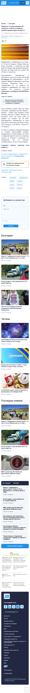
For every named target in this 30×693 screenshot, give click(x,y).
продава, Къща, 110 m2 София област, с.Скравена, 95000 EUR (20, 567)
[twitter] (14, 606)
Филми (6, 660)
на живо (22, 2)
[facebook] (5, 606)
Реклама (6, 652)
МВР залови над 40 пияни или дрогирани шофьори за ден (13, 508)
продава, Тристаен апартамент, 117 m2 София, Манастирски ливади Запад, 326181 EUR (20, 585)
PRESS (6, 647)
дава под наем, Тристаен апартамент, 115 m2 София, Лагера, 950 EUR (19, 559)
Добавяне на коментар (14, 200)
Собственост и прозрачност (12, 636)
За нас (6, 618)
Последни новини (14, 2)
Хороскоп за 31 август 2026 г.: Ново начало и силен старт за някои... (14, 365)
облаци (19, 188)
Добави (10, 226)
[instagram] (18, 606)
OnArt (6, 666)
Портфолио (7, 626)
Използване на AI (9, 645)
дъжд (12, 184)
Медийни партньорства (11, 650)
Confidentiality (8, 673)
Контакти (7, 615)
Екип (5, 628)
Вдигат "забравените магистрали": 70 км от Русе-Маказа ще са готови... (15, 257)
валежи (19, 181)
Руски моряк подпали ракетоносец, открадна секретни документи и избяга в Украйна (14, 527)
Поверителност (9, 621)
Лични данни (8, 670)
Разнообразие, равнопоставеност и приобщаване (15, 642)
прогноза (13, 177)
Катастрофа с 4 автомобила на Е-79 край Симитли (13, 499)
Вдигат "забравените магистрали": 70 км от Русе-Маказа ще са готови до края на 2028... (14, 490)
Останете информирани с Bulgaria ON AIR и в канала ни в (14, 156)
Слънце (19, 184)
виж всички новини (15, 546)
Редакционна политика (11, 631)
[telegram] (22, 606)
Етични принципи (9, 633)
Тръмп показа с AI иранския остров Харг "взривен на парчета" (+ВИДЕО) (14, 537)
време (12, 181)
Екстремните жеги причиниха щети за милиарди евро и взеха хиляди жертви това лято (13, 517)
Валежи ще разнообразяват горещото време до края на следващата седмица (14, 101)
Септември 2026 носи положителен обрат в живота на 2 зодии (14, 340)
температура (23, 177)
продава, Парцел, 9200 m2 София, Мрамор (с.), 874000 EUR (19, 576)
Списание (7, 657)
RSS (5, 663)
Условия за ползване (10, 623)
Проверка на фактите (10, 639)
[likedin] (9, 606)
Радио (6, 655)
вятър (12, 188)
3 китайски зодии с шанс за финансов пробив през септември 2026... (14, 391)
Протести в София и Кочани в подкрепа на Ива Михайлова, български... (11, 308)
